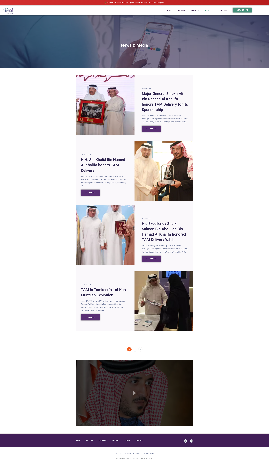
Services (195, 10)
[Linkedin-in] (185, 441)
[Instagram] (191, 441)
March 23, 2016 (86, 284)
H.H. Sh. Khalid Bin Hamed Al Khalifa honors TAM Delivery (103, 165)
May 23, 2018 (146, 88)
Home (169, 10)
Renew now (139, 3)
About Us (209, 10)
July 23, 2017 (146, 218)
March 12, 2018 (86, 154)
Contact (223, 10)
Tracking (181, 10)
